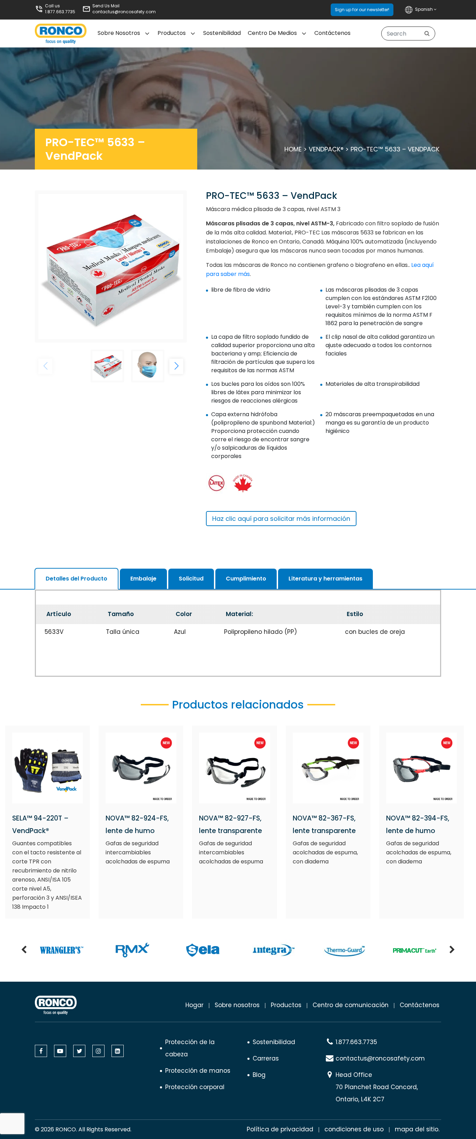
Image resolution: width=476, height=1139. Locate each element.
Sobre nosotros (237, 1005)
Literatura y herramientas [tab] (325, 579)
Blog (259, 1075)
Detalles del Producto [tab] (76, 579)
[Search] (427, 33)
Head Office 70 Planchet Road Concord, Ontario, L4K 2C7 (377, 1087)
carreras (266, 1058)
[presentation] (24, 950)
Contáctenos (332, 33)
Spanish (424, 9)
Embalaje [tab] (143, 579)
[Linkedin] (118, 1051)
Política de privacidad (280, 1129)
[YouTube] (60, 1051)
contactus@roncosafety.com (124, 12)
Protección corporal (194, 1087)
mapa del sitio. (417, 1129)
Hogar (194, 1005)
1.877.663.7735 (60, 12)
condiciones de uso (354, 1129)
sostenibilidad (222, 33)
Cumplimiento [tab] (246, 579)
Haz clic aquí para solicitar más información (281, 518)
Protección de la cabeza (190, 1048)
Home (293, 149)
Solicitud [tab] (191, 579)
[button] (176, 366)
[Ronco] (56, 1005)
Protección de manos (197, 1070)
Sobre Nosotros (119, 33)
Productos (172, 33)
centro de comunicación (351, 1005)
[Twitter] (79, 1051)
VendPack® (326, 149)
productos (286, 1005)
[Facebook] (41, 1051)
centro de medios (272, 33)
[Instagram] (98, 1051)
